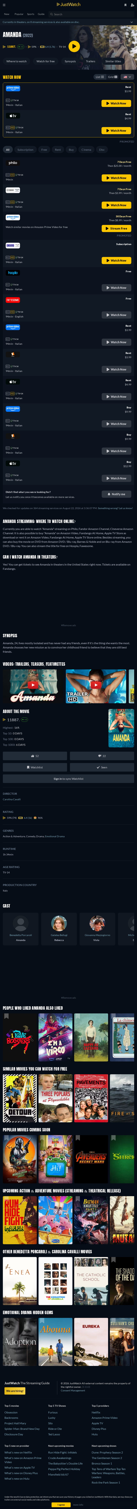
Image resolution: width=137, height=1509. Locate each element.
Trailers (90, 61)
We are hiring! (15, 1390)
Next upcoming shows (104, 1445)
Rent (58, 149)
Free (44, 149)
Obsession (10, 1412)
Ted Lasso (54, 1434)
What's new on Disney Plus (21, 1473)
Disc (102, 149)
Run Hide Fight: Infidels (62, 1452)
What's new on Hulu (16, 1478)
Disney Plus (99, 1428)
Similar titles (113, 61)
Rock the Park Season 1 (106, 1482)
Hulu (95, 1434)
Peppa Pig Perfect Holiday (64, 1469)
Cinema (86, 149)
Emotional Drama (55, 836)
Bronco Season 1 (102, 1463)
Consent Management (73, 1390)
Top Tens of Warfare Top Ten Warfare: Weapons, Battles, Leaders (109, 1473)
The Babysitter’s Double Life (65, 1463)
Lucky (51, 1417)
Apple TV (97, 1423)
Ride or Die (55, 1428)
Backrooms (11, 1417)
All (8, 149)
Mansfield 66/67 (58, 1474)
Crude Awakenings (59, 1458)
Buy (71, 149)
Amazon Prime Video (105, 1417)
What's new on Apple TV (19, 1467)
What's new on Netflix (18, 1452)
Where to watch (16, 61)
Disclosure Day (13, 1434)
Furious (53, 1412)
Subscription (25, 149)
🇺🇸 (125, 76)
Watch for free (46, 61)
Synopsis (70, 61)
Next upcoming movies (61, 1445)
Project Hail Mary (15, 1423)
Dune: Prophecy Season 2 (107, 1452)
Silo (50, 1423)
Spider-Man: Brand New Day (22, 1428)
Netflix (96, 1412)
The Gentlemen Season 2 (107, 1458)
